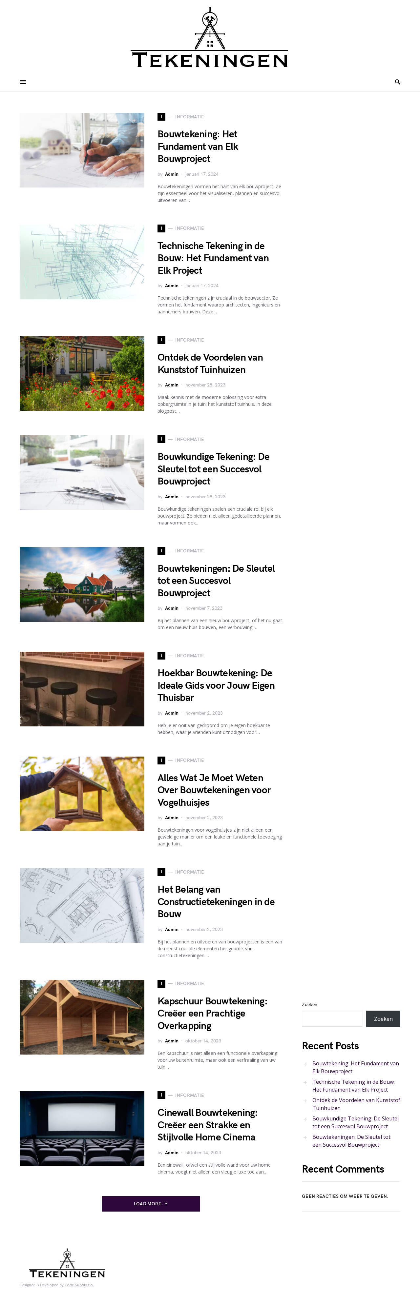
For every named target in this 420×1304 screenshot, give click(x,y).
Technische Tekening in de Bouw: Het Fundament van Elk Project (213, 258)
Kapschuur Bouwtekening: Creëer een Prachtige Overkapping (212, 1014)
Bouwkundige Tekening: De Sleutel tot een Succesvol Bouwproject (213, 469)
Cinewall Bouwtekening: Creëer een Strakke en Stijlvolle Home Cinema (208, 1125)
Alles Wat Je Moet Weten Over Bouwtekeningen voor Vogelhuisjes (214, 790)
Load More (147, 1204)
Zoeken (309, 1004)
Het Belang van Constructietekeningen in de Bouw (216, 902)
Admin (171, 174)
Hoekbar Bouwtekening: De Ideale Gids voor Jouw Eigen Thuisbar (216, 685)
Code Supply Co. (79, 1285)
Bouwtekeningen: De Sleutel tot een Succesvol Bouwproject (216, 581)
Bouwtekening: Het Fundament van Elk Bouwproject (198, 146)
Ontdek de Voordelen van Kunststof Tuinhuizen (210, 364)
